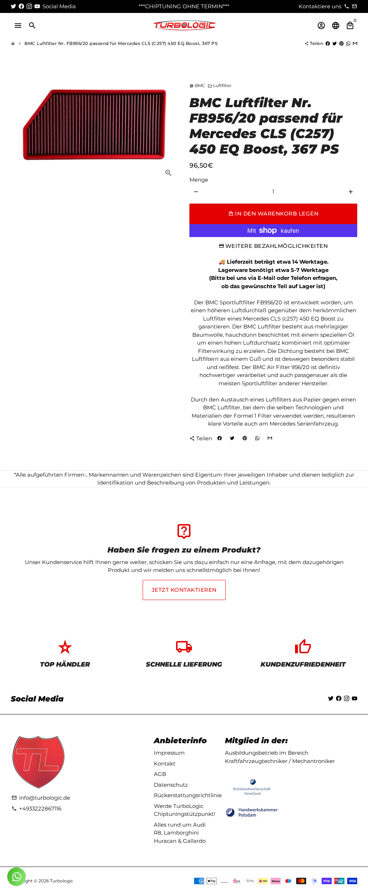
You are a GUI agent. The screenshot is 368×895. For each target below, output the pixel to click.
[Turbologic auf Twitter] (13, 6)
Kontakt (164, 763)
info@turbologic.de (41, 797)
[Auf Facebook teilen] (328, 43)
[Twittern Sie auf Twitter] (334, 43)
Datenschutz (171, 784)
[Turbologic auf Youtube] (37, 6)
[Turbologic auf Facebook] (21, 6)
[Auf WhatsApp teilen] (348, 43)
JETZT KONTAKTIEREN (184, 589)
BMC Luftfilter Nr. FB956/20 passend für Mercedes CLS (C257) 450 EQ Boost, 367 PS (120, 43)
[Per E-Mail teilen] (355, 43)
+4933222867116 (36, 808)
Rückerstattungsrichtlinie (188, 795)
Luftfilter (219, 85)
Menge (198, 179)
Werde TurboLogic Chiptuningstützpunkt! (184, 810)
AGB (160, 774)
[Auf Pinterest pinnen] (341, 43)
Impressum (169, 752)
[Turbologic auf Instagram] (29, 6)
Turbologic (61, 880)
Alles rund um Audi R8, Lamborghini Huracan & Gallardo (180, 832)
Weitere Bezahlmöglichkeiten (276, 245)
